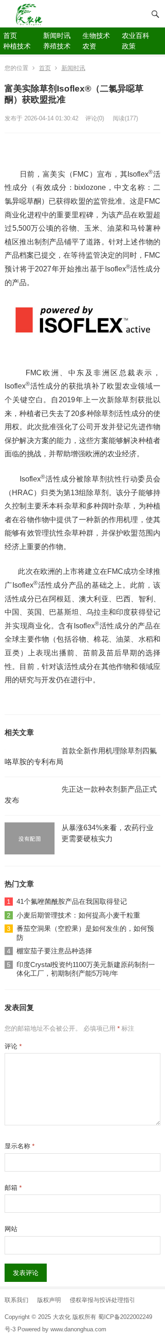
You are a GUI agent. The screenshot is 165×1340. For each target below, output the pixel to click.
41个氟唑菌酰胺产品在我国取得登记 (71, 901)
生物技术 (96, 35)
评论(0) (94, 118)
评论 (13, 1046)
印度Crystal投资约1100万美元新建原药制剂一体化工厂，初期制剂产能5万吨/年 (85, 969)
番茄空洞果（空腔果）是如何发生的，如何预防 (85, 932)
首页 (10, 35)
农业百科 (135, 35)
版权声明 (49, 1300)
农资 (89, 46)
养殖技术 (57, 46)
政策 (129, 46)
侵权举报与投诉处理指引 (102, 1300)
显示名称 (19, 1146)
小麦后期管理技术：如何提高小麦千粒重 (78, 915)
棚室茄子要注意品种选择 (54, 951)
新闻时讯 (57, 35)
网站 (11, 1228)
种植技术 (17, 46)
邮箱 (13, 1187)
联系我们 (16, 1300)
